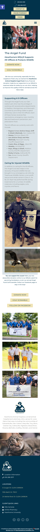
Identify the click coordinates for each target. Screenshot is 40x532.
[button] (2, 7)
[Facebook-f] (14, 519)
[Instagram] (18, 519)
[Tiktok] (27, 519)
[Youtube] (22, 519)
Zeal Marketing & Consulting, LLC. (25, 530)
